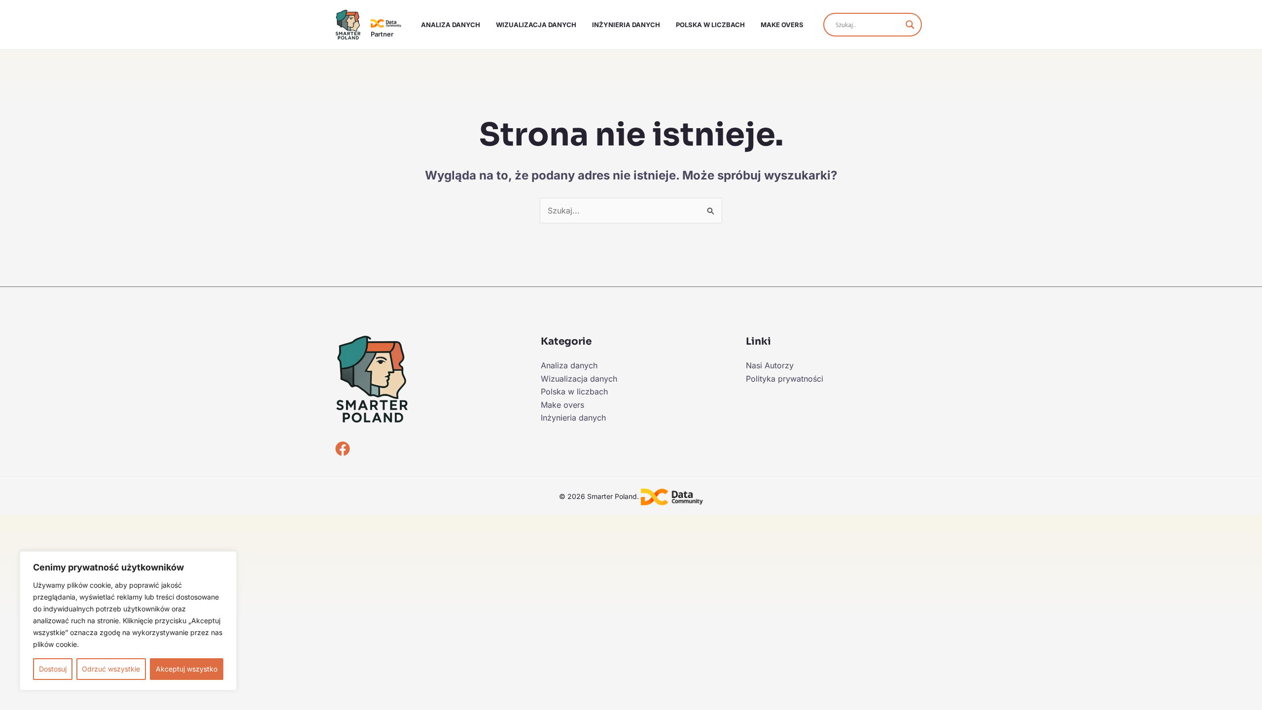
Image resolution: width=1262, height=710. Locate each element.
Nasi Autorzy (770, 365)
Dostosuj (53, 669)
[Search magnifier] (910, 25)
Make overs (782, 25)
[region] (128, 620)
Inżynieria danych (626, 25)
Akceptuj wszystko (186, 669)
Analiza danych (450, 25)
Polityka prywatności (784, 379)
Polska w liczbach (710, 25)
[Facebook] (342, 448)
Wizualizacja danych (536, 25)
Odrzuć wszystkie (111, 669)
